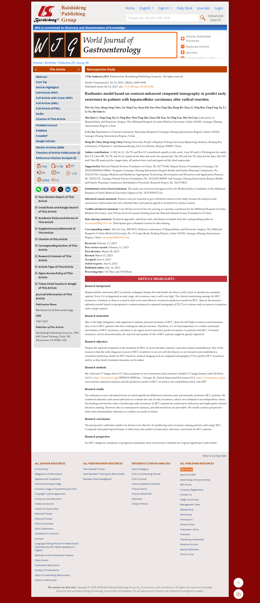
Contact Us (186, 494)
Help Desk (184, 8)
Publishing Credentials (192, 539)
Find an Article (139, 488)
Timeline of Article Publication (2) (58, 152)
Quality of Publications (47, 570)
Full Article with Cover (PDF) (54, 98)
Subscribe (137, 498)
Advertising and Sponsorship (195, 479)
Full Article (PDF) (47, 92)
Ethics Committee (44, 523)
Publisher (185, 534)
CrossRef (41, 136)
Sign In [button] (164, 8)
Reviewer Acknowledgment (97, 478)
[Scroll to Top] (238, 583)
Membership (186, 509)
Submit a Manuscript (46, 579)
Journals (203, 8)
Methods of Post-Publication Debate (54, 555)
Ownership (186, 514)
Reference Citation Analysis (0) (56, 158)
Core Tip (41, 82)
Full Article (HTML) (48, 108)
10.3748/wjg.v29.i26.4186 (139, 86)
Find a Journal (139, 478)
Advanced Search (215, 18)
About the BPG (188, 474)
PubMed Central (46, 125)
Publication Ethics (189, 529)
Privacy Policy (187, 524)
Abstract (41, 77)
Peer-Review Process (94, 468)
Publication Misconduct (47, 565)
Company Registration (192, 489)
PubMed (41, 130)
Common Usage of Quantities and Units (56, 488)
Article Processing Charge (48, 483)
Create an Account (44, 503)
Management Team (190, 504)
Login (219, 8)
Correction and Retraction (48, 498)
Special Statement (189, 549)
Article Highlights (47, 87)
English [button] (145, 8)
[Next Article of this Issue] (78, 69)
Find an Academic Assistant (146, 483)
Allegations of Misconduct (48, 473)
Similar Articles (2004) (50, 147)
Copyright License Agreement (50, 493)
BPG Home (186, 484)
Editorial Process (43, 518)
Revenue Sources (189, 544)
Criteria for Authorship (46, 508)
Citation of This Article (51, 119)
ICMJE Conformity (189, 499)
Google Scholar (45, 141)
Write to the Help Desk (214, 455)
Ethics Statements (44, 528)
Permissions (186, 519)
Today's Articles (140, 503)
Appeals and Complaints (48, 478)
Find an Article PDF (142, 493)
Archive (50, 62)
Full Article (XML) (47, 103)
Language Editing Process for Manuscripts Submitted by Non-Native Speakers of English (57, 547)
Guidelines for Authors (47, 533)
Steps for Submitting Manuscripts (52, 575)
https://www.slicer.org (105, 377)
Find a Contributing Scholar (146, 473)
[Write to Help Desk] (238, 594)
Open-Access (41, 560)
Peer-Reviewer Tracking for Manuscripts (104, 473)
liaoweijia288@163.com (98, 223)
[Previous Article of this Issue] (36, 69)
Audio (40, 113)
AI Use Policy (41, 468)
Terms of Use (187, 554)
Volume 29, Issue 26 (73, 62)
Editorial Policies (43, 513)
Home (130, 8)
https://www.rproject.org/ (210, 377)
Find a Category (140, 468)
